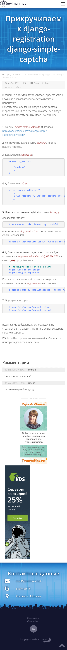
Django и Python (13, 74)
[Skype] (7, 589)
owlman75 (23, 589)
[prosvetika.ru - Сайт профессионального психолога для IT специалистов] (34, 433)
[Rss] (33, 629)
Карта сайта (33, 618)
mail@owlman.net (28, 581)
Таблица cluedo (33, 621)
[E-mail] (7, 581)
